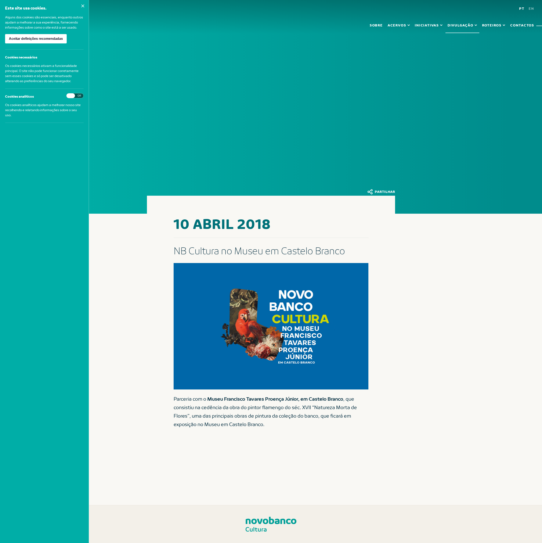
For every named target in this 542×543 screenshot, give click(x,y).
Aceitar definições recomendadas (36, 38)
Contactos (522, 25)
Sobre (376, 25)
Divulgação (460, 25)
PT (521, 8)
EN (531, 8)
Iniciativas (427, 25)
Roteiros (492, 25)
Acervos (397, 25)
